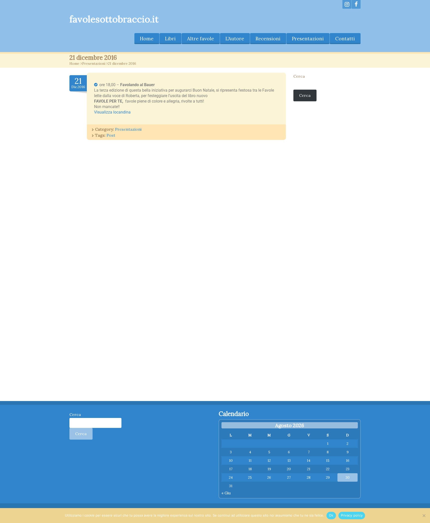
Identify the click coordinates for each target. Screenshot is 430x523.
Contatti (345, 39)
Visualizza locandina (112, 112)
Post (111, 135)
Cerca (299, 76)
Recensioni (268, 39)
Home (147, 39)
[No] (423, 515)
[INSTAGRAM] (346, 4)
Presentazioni (308, 39)
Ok (331, 515)
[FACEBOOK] (356, 4)
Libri (170, 39)
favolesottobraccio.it (114, 19)
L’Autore (234, 39)
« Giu (226, 492)
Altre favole (200, 39)
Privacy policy (352, 515)
